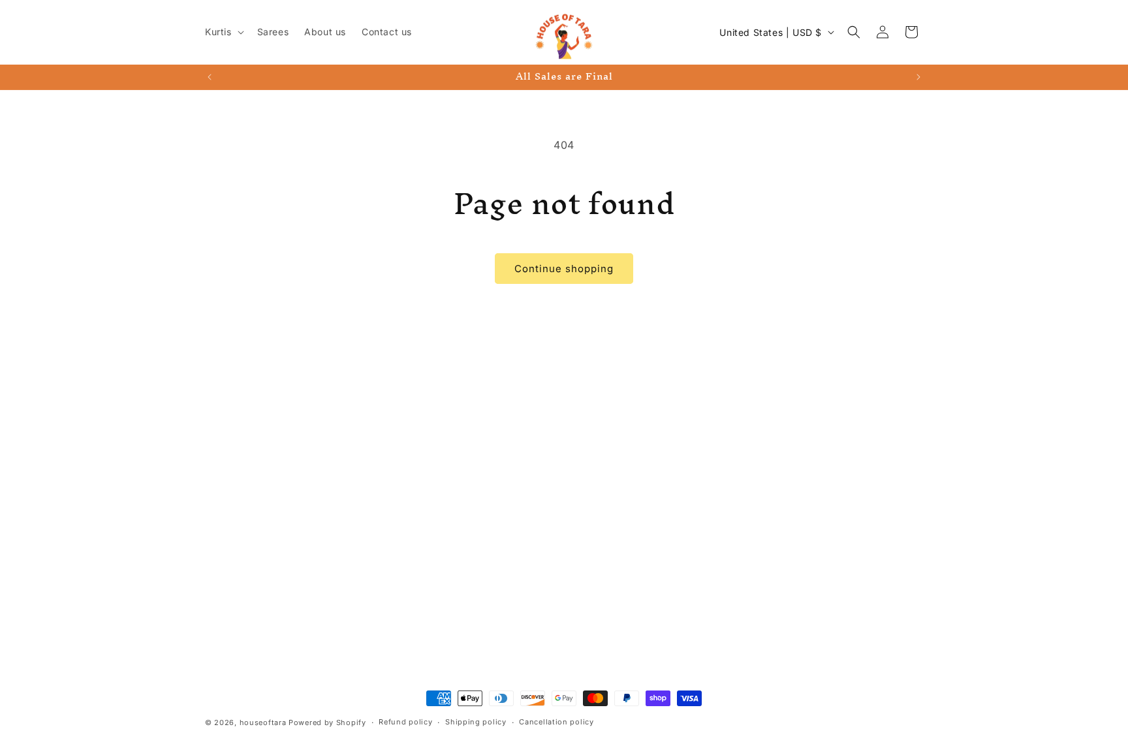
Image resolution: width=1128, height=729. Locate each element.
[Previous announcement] (209, 77)
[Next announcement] (918, 77)
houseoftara (263, 722)
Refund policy (405, 721)
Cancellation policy (556, 721)
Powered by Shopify (327, 722)
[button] (223, 32)
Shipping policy (476, 721)
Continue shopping (564, 268)
